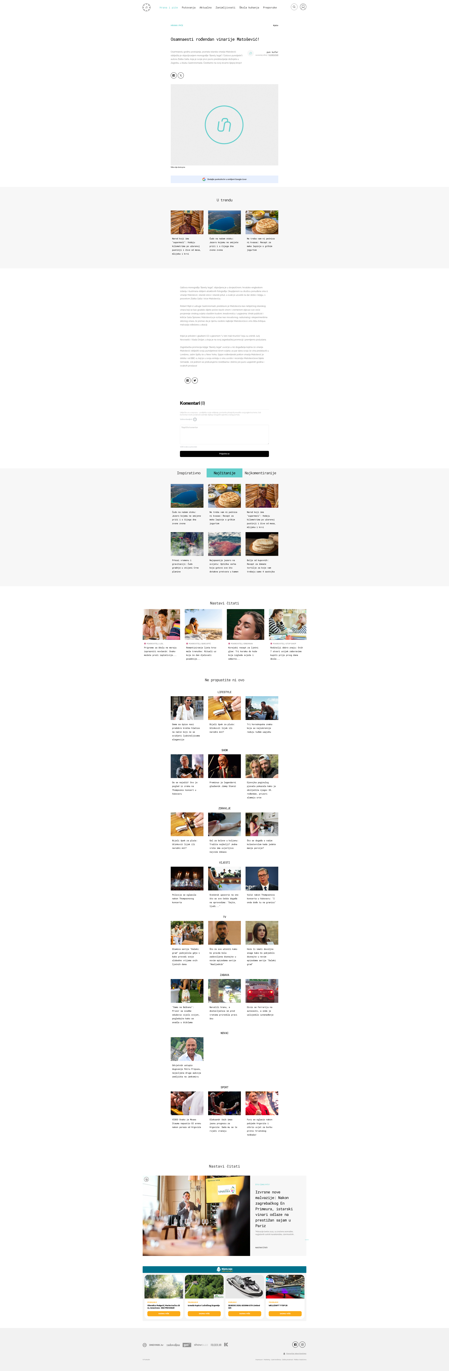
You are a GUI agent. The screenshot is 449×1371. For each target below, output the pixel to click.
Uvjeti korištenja (276, 1359)
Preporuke (270, 7)
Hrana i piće (169, 7)
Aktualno (205, 7)
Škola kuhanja (249, 7)
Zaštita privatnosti (287, 1359)
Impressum (259, 1359)
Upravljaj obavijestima (296, 1354)
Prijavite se (224, 454)
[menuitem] (303, 7)
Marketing (267, 1359)
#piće (275, 25)
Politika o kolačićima (300, 1359)
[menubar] (303, 7)
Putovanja (189, 7)
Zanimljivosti (225, 7)
